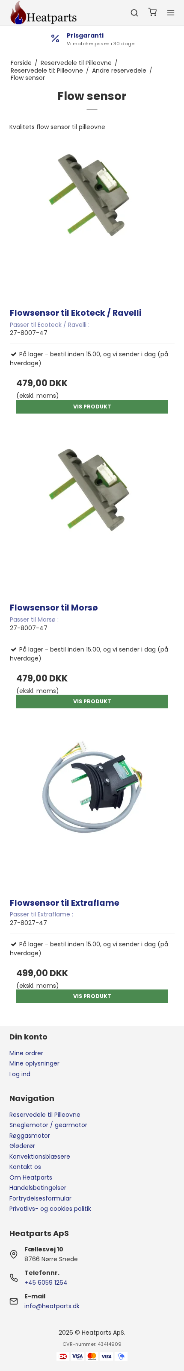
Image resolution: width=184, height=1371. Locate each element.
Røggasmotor (29, 1135)
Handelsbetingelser (37, 1187)
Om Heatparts (30, 1177)
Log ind (19, 1074)
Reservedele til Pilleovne (44, 1114)
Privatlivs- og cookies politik (50, 1208)
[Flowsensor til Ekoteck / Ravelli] (92, 217)
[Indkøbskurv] (152, 13)
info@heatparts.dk (52, 1306)
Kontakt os (25, 1167)
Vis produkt (92, 406)
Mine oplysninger (34, 1063)
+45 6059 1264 (46, 1282)
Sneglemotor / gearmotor (48, 1125)
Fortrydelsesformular (40, 1198)
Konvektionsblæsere (39, 1156)
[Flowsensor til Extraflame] (92, 807)
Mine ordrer (26, 1053)
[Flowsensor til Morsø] (92, 512)
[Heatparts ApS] (43, 13)
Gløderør (22, 1146)
